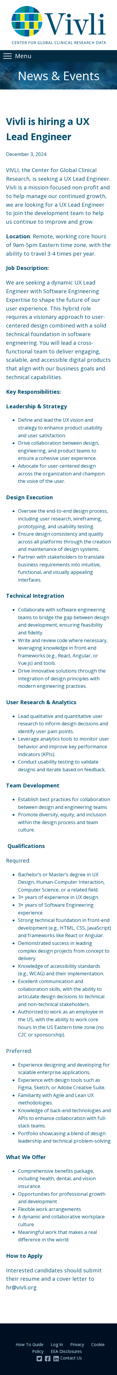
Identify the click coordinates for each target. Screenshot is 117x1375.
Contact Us (71, 1358)
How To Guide (30, 1344)
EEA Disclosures (66, 1351)
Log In (57, 1344)
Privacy (77, 1344)
